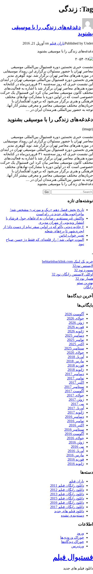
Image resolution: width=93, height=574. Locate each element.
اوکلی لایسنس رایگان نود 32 (72, 274)
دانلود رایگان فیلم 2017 (67, 507)
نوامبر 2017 (75, 378)
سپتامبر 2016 (74, 429)
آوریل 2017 (76, 408)
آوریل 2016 (76, 451)
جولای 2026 (75, 318)
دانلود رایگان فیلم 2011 (67, 485)
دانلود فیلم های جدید (69, 511)
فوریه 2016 (75, 459)
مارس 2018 (75, 361)
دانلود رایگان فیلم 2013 (67, 494)
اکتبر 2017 (76, 382)
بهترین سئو (85, 283)
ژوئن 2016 (76, 442)
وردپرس (77, 546)
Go (47, 192)
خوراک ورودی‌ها (72, 537)
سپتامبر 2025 (74, 348)
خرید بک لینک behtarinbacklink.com (67, 261)
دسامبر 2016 (74, 417)
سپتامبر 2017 (74, 387)
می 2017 (77, 404)
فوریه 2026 (75, 327)
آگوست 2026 (74, 314)
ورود (80, 533)
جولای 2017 (75, 395)
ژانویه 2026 (75, 331)
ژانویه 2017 (75, 412)
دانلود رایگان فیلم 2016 (67, 502)
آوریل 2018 (76, 357)
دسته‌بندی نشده (72, 515)
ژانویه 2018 (75, 370)
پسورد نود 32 (83, 270)
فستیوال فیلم (73, 557)
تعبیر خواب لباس (71, 235)
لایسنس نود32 (82, 266)
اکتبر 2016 (76, 425)
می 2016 (77, 446)
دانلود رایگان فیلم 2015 (67, 498)
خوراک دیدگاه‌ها (72, 542)
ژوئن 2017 (76, 399)
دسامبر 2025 (74, 335)
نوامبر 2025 (75, 340)
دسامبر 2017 (74, 374)
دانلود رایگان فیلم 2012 (67, 490)
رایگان (88, 287)
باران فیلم (57, 43)
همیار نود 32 (84, 278)
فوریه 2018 (75, 365)
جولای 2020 (75, 352)
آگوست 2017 (74, 391)
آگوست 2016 (74, 434)
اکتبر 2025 (76, 344)
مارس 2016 (75, 455)
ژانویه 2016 (75, 464)
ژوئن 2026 (76, 323)
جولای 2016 (75, 438)
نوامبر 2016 (75, 421)
